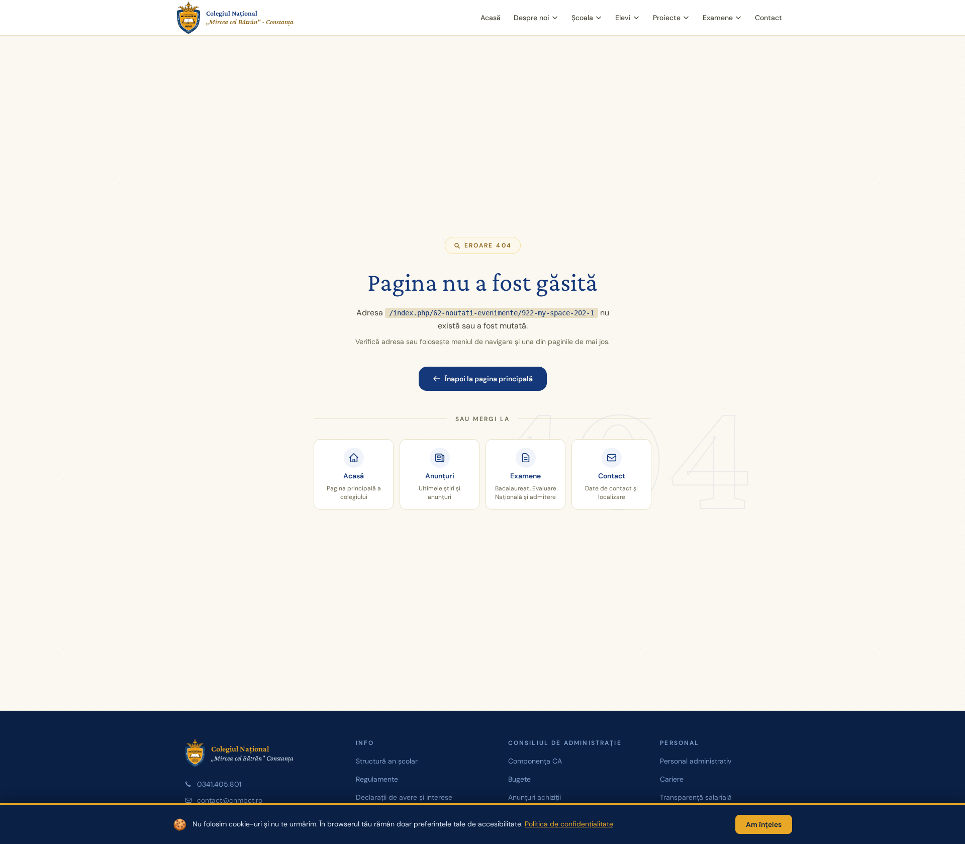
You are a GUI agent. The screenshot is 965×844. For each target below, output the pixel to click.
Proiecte (667, 17)
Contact (768, 17)
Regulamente (377, 779)
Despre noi (531, 17)
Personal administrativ (695, 761)
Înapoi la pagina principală (489, 378)
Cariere (672, 779)
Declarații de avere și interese (404, 797)
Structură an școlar (387, 761)
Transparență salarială (696, 797)
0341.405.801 (219, 784)
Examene (718, 17)
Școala (582, 17)
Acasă (490, 17)
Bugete (519, 779)
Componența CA (535, 761)
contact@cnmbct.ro (229, 800)
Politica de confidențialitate (569, 823)
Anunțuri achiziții (534, 797)
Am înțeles (764, 824)
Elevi (623, 17)
